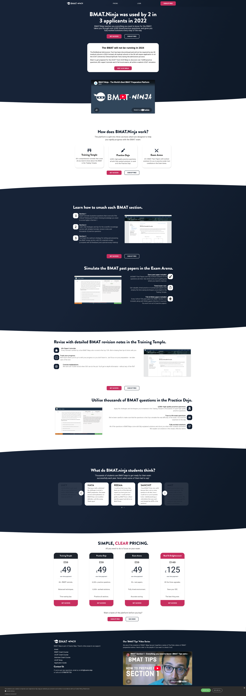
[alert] (123, 691)
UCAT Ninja (58, 660)
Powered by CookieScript (11, 694)
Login (139, 3)
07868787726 (67, 672)
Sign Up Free (168, 3)
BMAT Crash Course (61, 652)
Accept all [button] (206, 690)
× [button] (244, 688)
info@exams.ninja (86, 670)
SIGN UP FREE (131, 36)
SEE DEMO (132, 619)
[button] (122, 507)
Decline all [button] (217, 690)
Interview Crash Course (62, 657)
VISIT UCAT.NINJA (123, 68)
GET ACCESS (114, 36)
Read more (86, 689)
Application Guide (60, 663)
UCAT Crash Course (61, 655)
